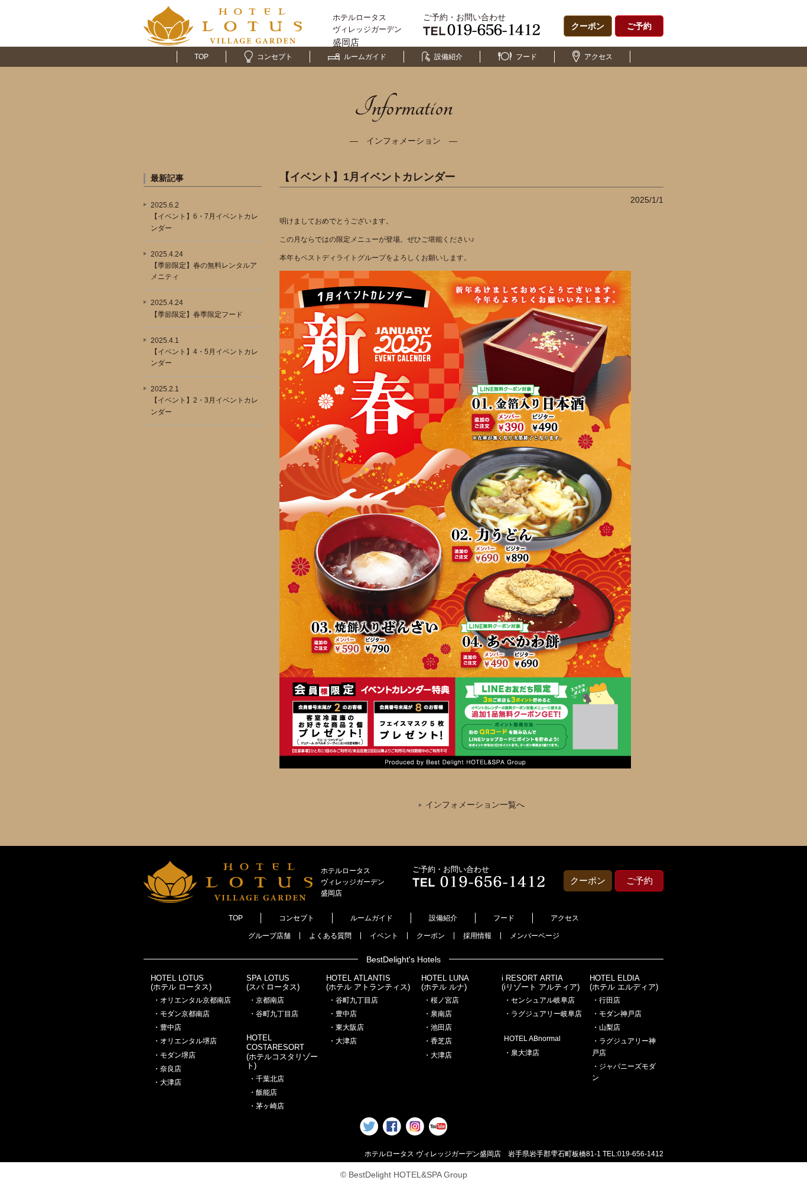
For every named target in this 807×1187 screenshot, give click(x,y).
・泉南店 (438, 1014)
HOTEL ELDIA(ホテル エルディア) (624, 983)
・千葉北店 (266, 1079)
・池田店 (438, 1027)
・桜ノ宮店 (441, 1000)
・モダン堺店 (174, 1055)
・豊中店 (167, 1027)
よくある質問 (330, 936)
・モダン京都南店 (181, 1014)
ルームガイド (365, 57)
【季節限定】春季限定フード (197, 314)
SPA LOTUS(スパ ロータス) (273, 983)
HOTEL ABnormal (532, 1038)
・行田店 (606, 1000)
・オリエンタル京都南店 (192, 1000)
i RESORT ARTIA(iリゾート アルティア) (541, 983)
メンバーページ (534, 936)
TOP (201, 57)
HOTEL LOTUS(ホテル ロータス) (181, 983)
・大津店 (167, 1082)
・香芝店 (438, 1041)
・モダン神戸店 (617, 1014)
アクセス (598, 57)
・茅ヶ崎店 (266, 1106)
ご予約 (639, 26)
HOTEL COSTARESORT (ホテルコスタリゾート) (282, 1051)
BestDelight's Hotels (403, 959)
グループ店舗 (269, 936)
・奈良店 (167, 1069)
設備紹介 (448, 57)
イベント (384, 936)
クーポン (587, 26)
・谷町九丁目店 (273, 1014)
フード (526, 57)
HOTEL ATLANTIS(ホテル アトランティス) (368, 983)
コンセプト (274, 57)
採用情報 (477, 936)
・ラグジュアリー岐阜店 (543, 1014)
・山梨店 (606, 1027)
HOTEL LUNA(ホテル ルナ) (445, 983)
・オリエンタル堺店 (185, 1041)
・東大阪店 (346, 1027)
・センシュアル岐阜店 (539, 1000)
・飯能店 (263, 1092)
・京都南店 (266, 1000)
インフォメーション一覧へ (475, 804)
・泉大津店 (521, 1053)
